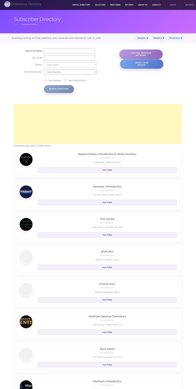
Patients (129, 5)
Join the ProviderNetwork (141, 54)
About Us (143, 5)
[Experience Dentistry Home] (22, 4)
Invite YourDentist (141, 64)
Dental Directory (81, 5)
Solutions (100, 5)
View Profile (107, 170)
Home (16, 24)
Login (173, 5)
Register (189, 5)
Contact (156, 5)
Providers (115, 5)
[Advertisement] (98, 124)
